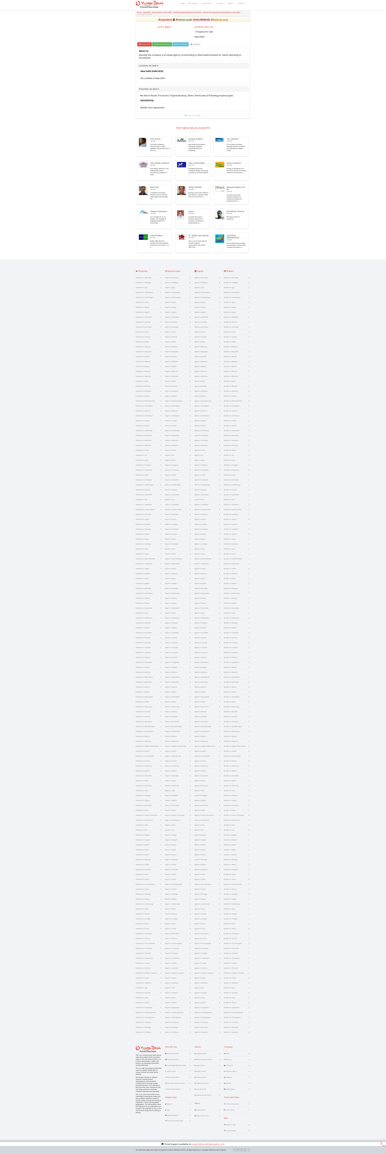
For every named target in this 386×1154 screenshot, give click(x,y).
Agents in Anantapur (201, 327)
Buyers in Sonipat (171, 914)
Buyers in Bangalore (172, 352)
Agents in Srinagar (201, 919)
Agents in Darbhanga (202, 430)
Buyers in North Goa (172, 786)
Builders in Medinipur (231, 682)
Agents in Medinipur (201, 682)
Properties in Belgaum (143, 361)
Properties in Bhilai (142, 381)
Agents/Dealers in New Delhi (162, 12)
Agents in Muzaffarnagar (203, 726)
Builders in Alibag (230, 307)
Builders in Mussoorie (231, 721)
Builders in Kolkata (230, 628)
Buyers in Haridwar (171, 544)
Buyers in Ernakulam (172, 470)
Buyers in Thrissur (171, 938)
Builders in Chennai (230, 411)
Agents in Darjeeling (201, 435)
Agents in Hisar (200, 549)
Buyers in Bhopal (171, 396)
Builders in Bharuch (230, 371)
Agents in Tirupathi (201, 953)
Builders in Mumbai (230, 712)
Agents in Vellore (200, 1003)
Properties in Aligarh (143, 312)
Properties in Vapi (142, 988)
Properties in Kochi (142, 613)
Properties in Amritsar (143, 322)
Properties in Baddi (142, 342)
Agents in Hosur (200, 554)
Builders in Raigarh (230, 840)
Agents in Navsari (200, 761)
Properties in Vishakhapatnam (146, 1012)
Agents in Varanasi (201, 993)
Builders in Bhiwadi (230, 386)
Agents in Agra (199, 287)
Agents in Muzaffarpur (202, 731)
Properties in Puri (141, 830)
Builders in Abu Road (231, 278)
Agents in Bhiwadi (201, 386)
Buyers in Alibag (170, 307)
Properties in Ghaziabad (144, 495)
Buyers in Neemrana (172, 766)
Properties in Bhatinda (143, 376)
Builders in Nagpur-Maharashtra (235, 746)
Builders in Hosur (230, 554)
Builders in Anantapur (231, 327)
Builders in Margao (230, 667)
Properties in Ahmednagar (144, 297)
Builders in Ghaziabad (231, 495)
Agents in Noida (200, 781)
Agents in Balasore (201, 347)
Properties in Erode (142, 475)
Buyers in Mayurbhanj (172, 677)
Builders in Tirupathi (231, 953)
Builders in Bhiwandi (231, 391)
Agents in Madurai (201, 657)
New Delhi (146, 12)
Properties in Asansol (143, 337)
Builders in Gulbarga (231, 514)
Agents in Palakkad (201, 795)
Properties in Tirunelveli (144, 948)
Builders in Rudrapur (231, 869)
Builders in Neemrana (231, 766)
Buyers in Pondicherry (172, 820)
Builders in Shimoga (231, 894)
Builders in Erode (230, 475)
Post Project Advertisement (175, 1083)
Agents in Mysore (200, 736)
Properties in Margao (143, 667)
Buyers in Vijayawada (172, 1007)
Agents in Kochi (200, 613)
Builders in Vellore (230, 1003)
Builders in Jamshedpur (232, 593)
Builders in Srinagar (230, 919)
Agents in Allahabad (201, 317)
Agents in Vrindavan (201, 1022)
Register (169, 1104)
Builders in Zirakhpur (231, 1032)
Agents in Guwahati (201, 529)
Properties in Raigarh (143, 840)
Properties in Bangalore (144, 352)
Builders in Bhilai (230, 381)
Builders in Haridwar (231, 544)
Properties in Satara (142, 879)
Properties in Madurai (143, 657)
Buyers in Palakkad (171, 795)
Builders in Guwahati (231, 529)
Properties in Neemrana (144, 766)
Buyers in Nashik (171, 751)
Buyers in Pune (170, 825)
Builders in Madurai (230, 657)
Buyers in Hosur (170, 554)
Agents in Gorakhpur (201, 504)
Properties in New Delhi (144, 776)
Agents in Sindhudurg (202, 904)
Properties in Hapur (142, 539)
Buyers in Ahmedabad (172, 292)
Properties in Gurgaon (143, 524)
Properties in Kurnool (143, 638)
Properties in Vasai (142, 998)
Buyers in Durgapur (171, 465)
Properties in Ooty (142, 790)
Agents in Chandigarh (202, 406)
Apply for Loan (230, 1125)
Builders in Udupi (230, 978)
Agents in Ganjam (200, 490)
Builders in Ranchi (230, 855)
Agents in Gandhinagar (202, 485)
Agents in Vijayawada (202, 1007)
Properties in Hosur (142, 554)
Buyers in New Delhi (172, 776)
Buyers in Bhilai (170, 381)
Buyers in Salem (170, 874)
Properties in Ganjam (143, 490)
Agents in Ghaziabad (201, 495)
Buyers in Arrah (170, 332)
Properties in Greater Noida (145, 509)
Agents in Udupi (200, 978)
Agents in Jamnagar (201, 588)
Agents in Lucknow (201, 647)
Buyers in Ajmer (170, 302)
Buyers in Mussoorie (172, 721)
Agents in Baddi (200, 342)
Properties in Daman (143, 426)
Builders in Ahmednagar (232, 297)
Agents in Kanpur (200, 603)
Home (183, 3)
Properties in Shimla (142, 889)
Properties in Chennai (143, 411)
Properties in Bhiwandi (143, 391)
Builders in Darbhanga (231, 430)
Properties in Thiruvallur (144, 933)
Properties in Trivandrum (144, 958)
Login (168, 1110)
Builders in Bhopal (230, 396)
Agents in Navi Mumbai (202, 756)
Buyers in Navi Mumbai (173, 756)
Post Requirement (173, 1059)
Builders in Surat (229, 924)
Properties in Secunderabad (145, 884)
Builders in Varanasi (231, 993)
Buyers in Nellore (171, 771)
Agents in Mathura (201, 672)
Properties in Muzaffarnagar (145, 726)
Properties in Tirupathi (143, 953)
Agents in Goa (199, 500)
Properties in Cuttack (143, 421)
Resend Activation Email (175, 1121)
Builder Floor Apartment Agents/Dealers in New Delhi (221, 12)
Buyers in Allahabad (172, 317)
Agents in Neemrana (201, 766)
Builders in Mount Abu (231, 707)
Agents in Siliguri (200, 899)
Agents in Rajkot (200, 850)
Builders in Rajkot (230, 850)
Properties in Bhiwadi (143, 386)
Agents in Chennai (201, 411)
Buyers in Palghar (171, 800)
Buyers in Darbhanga (172, 430)
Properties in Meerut (143, 687)
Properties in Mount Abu (144, 707)
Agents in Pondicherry (202, 820)
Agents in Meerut (200, 687)
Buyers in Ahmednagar (173, 297)
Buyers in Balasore (171, 347)
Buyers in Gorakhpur (172, 504)
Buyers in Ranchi (171, 855)
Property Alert (201, 1110)
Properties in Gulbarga (143, 514)
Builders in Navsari (230, 761)
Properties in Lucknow (143, 647)
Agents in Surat (200, 924)
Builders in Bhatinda (231, 376)
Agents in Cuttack (200, 421)
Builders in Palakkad (231, 795)
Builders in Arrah (230, 332)
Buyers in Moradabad (172, 697)
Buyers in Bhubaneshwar (173, 401)
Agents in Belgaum (201, 361)
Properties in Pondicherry (144, 820)
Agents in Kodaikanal (202, 618)
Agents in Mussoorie (201, 721)
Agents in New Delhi (201, 776)
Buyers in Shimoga (171, 894)
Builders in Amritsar (231, 322)
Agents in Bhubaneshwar (203, 401)
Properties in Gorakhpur (144, 504)
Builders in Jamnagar (231, 588)
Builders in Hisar (229, 549)
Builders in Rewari (230, 864)
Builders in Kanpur (230, 603)
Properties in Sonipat (143, 914)
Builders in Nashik (230, 751)
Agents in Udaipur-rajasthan (204, 973)
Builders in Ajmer (230, 302)
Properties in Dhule (142, 450)
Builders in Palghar (230, 800)
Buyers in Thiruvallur (172, 933)
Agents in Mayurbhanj (202, 677)
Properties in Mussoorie (144, 721)
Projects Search (201, 1077)
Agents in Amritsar (201, 322)
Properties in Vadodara (143, 983)
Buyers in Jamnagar (171, 588)
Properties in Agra (142, 287)
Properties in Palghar (143, 800)
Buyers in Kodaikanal (172, 618)
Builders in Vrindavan (231, 1022)
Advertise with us (231, 1071)
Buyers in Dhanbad (171, 445)
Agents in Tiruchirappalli (203, 943)
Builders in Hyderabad (231, 564)
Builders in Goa (229, 500)
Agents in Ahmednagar (202, 297)
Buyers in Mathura (171, 672)
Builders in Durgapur (231, 465)
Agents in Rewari (200, 864)
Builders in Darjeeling (231, 435)
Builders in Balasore (231, 347)
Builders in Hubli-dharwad (233, 559)
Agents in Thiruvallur (202, 933)
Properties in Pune (142, 825)
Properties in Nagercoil (143, 741)
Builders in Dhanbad (231, 445)
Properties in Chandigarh (144, 406)
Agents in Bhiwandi (201, 391)
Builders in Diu (229, 455)
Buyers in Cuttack (171, 421)
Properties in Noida (142, 781)
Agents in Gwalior (200, 534)
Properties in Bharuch (143, 371)
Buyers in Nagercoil (171, 741)
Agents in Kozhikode (201, 633)
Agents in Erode (200, 475)
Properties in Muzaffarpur (144, 731)
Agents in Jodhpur (201, 598)
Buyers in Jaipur (170, 578)
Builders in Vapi (229, 988)
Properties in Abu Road (143, 278)
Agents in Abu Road (201, 278)
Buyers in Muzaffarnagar (173, 726)
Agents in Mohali (200, 692)
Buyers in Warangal (171, 1027)
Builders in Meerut (230, 687)
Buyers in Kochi (170, 613)
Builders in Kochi (229, 613)
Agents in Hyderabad (202, 564)
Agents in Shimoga (201, 894)
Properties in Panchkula (144, 805)
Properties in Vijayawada (144, 1007)
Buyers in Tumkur (171, 963)
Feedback (228, 1077)
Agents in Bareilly (200, 356)
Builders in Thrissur (230, 938)
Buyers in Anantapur (172, 327)
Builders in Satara (230, 879)
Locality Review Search (203, 1095)
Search (230, 3)
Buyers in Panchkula (172, 805)
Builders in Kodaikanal (231, 618)
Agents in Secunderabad (203, 884)
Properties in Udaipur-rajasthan (146, 973)
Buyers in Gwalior (171, 534)
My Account (206, 3)
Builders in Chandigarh (232, 406)
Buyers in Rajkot (170, 850)
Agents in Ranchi (200, 855)
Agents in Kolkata (200, 628)
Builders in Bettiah (230, 366)
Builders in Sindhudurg (232, 904)
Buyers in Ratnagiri (171, 860)
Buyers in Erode (170, 475)
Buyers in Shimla (171, 889)
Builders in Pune (229, 825)
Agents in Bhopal (200, 396)
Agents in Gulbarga (201, 514)
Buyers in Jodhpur (171, 598)
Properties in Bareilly (143, 356)
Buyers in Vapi (170, 988)
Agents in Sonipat (200, 914)
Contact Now (145, 44)
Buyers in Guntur (171, 519)
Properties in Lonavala (143, 643)
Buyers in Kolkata (171, 628)
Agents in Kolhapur (201, 623)
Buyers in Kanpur (171, 603)
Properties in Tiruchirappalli (145, 943)
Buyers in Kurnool (171, 638)
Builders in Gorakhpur (231, 504)
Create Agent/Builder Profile (176, 1065)
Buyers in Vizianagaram (173, 1017)
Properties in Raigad (142, 835)
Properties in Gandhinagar (145, 485)
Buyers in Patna (170, 810)
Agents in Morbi (200, 702)
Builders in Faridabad (231, 480)
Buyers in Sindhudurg (172, 904)
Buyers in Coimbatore (172, 416)
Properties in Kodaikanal (144, 618)
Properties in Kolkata (143, 628)
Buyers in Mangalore (172, 662)
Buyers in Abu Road (171, 278)
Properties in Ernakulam (144, 470)
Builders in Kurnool (230, 638)
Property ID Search (202, 1083)
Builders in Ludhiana (231, 652)
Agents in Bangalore (201, 352)
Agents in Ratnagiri (201, 860)
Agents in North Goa (201, 786)
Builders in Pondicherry (232, 820)
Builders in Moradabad (232, 697)
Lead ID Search (201, 1089)
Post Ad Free (192, 3)
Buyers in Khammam (172, 608)
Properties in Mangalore (144, 662)
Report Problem (181, 44)
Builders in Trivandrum (232, 958)
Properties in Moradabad (144, 697)
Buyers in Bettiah (171, 366)
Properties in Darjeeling (144, 435)
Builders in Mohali (230, 692)
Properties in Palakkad (143, 795)
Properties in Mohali (142, 692)
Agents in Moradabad (202, 697)
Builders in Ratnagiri (231, 860)
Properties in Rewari (142, 864)
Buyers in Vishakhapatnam (174, 1012)
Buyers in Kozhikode (172, 633)
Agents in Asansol (200, 337)
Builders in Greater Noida (232, 509)
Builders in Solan (229, 909)
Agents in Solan (200, 909)
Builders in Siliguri (230, 899)
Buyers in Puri (170, 830)
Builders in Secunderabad (233, 884)
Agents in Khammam (202, 608)
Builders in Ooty (229, 790)
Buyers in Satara (170, 879)
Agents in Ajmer (200, 302)
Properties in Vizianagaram (145, 1017)
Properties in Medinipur (144, 682)
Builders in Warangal (231, 1027)
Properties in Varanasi (143, 993)
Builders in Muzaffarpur (232, 731)
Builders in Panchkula (231, 805)
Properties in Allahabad (144, 317)
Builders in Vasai (229, 998)
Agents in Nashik (200, 751)
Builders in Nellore (230, 771)
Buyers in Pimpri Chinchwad (174, 815)
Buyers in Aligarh (171, 312)
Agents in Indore (200, 569)
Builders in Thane (230, 929)
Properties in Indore (142, 569)
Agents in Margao (200, 667)
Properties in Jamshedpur (144, 593)
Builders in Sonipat (230, 914)
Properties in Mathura (143, 672)
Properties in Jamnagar (143, 588)
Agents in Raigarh (200, 840)
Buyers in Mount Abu (172, 707)
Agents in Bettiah (200, 366)
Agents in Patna (200, 810)
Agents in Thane (200, 929)
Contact (241, 3)
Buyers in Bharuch (171, 371)
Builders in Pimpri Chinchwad (234, 815)
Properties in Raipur (142, 845)
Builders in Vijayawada (231, 1007)
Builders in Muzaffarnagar (233, 726)
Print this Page (193, 115)
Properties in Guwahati (143, 529)
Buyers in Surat (170, 924)
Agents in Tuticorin (201, 968)
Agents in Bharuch (201, 371)
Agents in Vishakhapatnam (204, 1012)
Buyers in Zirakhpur (172, 1032)
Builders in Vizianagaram (232, 1017)
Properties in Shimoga (143, 894)
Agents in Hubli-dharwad (203, 559)
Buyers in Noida (170, 781)
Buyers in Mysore (171, 736)
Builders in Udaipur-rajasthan (234, 973)
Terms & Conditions (232, 1104)
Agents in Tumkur (200, 963)
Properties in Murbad (143, 717)
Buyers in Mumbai (171, 712)
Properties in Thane (142, 929)
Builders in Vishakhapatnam (233, 1012)
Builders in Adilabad (231, 283)
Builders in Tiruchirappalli (233, 943)
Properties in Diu (141, 455)
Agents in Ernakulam (201, 470)
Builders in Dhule (230, 450)
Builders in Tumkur (230, 963)
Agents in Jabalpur (201, 573)
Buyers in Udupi (170, 978)
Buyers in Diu (169, 455)
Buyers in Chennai (171, 411)
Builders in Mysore (230, 736)
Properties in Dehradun (144, 440)
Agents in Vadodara (201, 983)
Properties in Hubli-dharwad (145, 559)
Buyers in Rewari (171, 864)
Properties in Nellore (143, 771)
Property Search (201, 1053)
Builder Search (201, 1071)
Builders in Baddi (230, 342)
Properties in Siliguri (142, 899)
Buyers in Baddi (170, 342)
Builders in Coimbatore (232, 416)
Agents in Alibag (200, 307)
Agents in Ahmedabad (202, 292)
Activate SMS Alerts (172, 1077)
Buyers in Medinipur (172, 682)
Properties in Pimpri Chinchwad (146, 815)
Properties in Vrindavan (144, 1022)
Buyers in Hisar (170, 549)
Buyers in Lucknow (171, 647)
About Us (228, 1059)
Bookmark (196, 44)
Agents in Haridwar (201, 544)
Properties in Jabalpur (143, 573)
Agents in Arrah (200, 332)
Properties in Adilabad (143, 283)
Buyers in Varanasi (171, 993)
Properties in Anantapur (144, 327)
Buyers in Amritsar (171, 322)
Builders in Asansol (230, 337)
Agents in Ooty (199, 790)
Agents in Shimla (200, 889)
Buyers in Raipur (170, 845)
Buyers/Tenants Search (204, 1059)
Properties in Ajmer (142, 302)
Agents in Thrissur (201, 938)
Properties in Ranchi (142, 855)
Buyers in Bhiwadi (171, 386)
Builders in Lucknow (231, 647)
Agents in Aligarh (200, 312)
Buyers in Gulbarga (171, 514)
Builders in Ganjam (230, 490)
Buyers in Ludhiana (171, 652)
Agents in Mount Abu (202, 707)
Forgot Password (172, 1115)
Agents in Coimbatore (202, 416)
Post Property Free (172, 1053)
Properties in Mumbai (143, 712)
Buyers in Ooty (170, 790)
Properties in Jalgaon (143, 583)
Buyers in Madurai (171, 657)
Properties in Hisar (142, 549)
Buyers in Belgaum (171, 361)
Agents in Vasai (200, 998)
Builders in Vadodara (231, 983)
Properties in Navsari (143, 761)
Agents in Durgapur (201, 465)
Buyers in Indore (170, 569)
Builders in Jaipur (230, 578)
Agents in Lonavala (201, 643)
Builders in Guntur (230, 519)
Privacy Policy (229, 1110)
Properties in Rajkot (142, 850)
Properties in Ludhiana (143, 652)
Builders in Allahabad (231, 317)
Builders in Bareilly (230, 356)
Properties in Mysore (143, 736)
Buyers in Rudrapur (171, 869)
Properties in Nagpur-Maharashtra (147, 746)
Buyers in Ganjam (171, 490)
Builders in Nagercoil (231, 741)
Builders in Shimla (230, 889)
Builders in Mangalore (231, 662)
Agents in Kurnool (201, 638)
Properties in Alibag (142, 307)
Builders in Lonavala (231, 643)
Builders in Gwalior (230, 534)
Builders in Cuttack (230, 421)
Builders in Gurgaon (231, 524)
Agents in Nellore (200, 771)
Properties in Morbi (142, 702)
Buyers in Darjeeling (172, 435)
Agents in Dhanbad (201, 445)
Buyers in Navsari (171, 761)
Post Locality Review (173, 1089)
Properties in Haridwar (143, 544)
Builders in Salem (230, 874)
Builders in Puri (229, 830)
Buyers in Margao (171, 667)
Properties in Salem (142, 874)
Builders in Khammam (231, 608)
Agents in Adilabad (201, 283)
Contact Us (229, 1065)
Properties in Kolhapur (143, 623)
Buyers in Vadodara (171, 983)
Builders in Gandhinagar (232, 485)
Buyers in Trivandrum (172, 958)
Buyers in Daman (171, 426)
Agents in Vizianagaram (202, 1017)
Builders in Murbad (230, 717)
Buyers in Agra (170, 287)
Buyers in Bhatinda (171, 376)
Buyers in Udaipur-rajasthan (174, 973)
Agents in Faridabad (201, 480)
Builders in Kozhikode (231, 633)
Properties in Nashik (142, 751)
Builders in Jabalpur (230, 573)
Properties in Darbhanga (144, 430)
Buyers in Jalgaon (171, 583)
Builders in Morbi (230, 702)
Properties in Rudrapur (143, 869)
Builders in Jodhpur (230, 598)
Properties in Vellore (142, 1003)
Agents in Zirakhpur (201, 1032)
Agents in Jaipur (200, 578)
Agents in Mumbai (201, 712)
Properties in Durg (142, 460)
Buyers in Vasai (170, 998)
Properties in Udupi (142, 978)
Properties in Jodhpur (143, 598)
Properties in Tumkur (143, 963)
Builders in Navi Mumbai (232, 756)
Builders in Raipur (230, 845)
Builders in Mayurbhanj (232, 677)
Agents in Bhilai (200, 381)
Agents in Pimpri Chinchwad (204, 815)
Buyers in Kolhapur (171, 623)
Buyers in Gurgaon (171, 524)
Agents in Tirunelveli (201, 948)
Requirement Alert (202, 1116)
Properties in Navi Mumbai (145, 756)
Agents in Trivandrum (202, 958)
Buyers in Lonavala (171, 643)
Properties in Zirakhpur (143, 1032)
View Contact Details (162, 44)
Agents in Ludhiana (201, 652)
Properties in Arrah (142, 332)
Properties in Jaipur (142, 578)
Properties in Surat (142, 924)
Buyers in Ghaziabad (172, 495)
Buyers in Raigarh (171, 840)
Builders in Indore (230, 569)
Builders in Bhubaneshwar (233, 401)
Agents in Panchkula (201, 805)
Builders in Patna (230, 810)
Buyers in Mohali (171, 692)
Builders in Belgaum (231, 361)
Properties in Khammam (144, 608)
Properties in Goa (141, 500)
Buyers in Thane (170, 929)
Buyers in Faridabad (172, 480)
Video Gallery (230, 1089)
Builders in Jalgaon (230, 583)
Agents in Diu (199, 455)
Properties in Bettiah (143, 366)
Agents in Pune (200, 825)
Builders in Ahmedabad (232, 292)
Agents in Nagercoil (201, 741)
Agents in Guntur (200, 519)
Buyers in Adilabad (171, 283)
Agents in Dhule (200, 450)
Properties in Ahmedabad (144, 292)
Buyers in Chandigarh (172, 406)
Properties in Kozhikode (144, 633)
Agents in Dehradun (201, 440)
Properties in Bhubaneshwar (145, 401)
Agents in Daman (200, 426)
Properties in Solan (142, 909)
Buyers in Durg (170, 460)
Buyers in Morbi (170, 702)
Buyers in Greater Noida (173, 509)
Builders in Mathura (231, 672)
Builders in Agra (229, 287)
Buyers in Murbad (171, 717)
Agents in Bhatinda (201, 376)
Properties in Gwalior (143, 534)
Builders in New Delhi (231, 776)
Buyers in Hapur (170, 539)
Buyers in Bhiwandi (171, 391)
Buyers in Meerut (171, 687)
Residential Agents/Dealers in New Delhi (187, 12)
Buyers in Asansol (171, 337)
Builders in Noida (230, 781)
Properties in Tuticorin (143, 968)
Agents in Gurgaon (201, 524)
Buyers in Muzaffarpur (172, 731)
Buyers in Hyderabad (172, 564)
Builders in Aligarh (230, 312)
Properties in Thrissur (143, 938)
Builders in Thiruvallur (231, 933)
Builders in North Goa (231, 786)
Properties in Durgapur (143, 465)
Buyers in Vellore (171, 1003)
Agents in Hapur (200, 539)
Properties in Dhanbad (143, 445)
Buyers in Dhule (170, 450)
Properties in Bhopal (142, 396)
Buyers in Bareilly (171, 356)
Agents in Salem (200, 874)
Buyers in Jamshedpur (172, 593)
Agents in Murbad (201, 717)
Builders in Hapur (230, 539)
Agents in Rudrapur (201, 869)
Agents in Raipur (200, 845)
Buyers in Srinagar (171, 919)
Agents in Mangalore (201, 662)
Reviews (228, 1083)
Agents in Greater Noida (203, 509)
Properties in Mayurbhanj (144, 677)
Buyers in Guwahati (171, 529)
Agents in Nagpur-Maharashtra (205, 746)
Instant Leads (171, 1071)
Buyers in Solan (170, 909)
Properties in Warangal (143, 1027)
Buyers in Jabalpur (171, 573)
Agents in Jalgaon (200, 583)
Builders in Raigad (230, 835)
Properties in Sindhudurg (144, 904)
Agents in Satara (200, 879)
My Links (219, 3)
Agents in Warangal (201, 1027)
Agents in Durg (200, 460)
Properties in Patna (142, 810)
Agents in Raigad (200, 835)
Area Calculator (230, 1131)
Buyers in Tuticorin (171, 968)
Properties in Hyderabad (144, 564)
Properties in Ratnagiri (143, 860)
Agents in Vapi (199, 988)
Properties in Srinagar (143, 919)
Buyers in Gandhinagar (173, 485)
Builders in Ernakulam (231, 470)
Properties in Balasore (143, 347)
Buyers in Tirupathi (171, 953)
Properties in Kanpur (143, 603)
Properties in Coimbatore (144, 416)
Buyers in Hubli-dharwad (173, 559)
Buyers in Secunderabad (173, 884)
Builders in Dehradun (231, 440)
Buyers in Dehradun (172, 440)
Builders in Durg (229, 460)
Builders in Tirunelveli (231, 948)
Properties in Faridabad (144, 480)
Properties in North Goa (144, 786)
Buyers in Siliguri (171, 899)
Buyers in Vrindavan (172, 1022)
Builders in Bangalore (231, 352)
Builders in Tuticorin (231, 968)
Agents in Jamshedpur (202, 593)
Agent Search (200, 1065)
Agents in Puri (199, 830)
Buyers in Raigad (171, 835)
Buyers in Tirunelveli (172, 948)
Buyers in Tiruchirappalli (173, 943)
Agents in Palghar (200, 800)
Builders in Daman (230, 426)
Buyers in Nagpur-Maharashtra (175, 746)
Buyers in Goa (170, 500)
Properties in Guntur (143, 519)
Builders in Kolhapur (231, 623)
